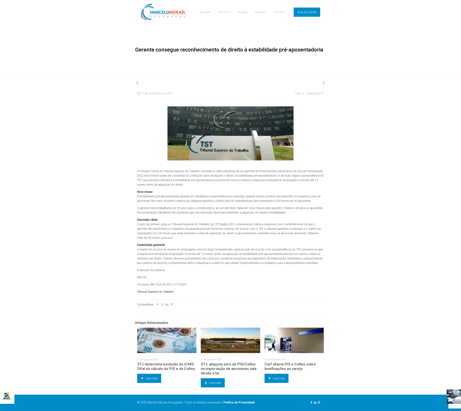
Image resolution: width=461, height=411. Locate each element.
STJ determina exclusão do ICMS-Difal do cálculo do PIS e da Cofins (166, 366)
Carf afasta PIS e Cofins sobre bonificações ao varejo (290, 366)
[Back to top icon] (443, 403)
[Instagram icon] (318, 402)
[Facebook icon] (311, 402)
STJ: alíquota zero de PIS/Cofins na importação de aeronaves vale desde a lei (229, 368)
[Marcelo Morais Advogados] (164, 12)
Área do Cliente (307, 12)
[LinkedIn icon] (315, 402)
